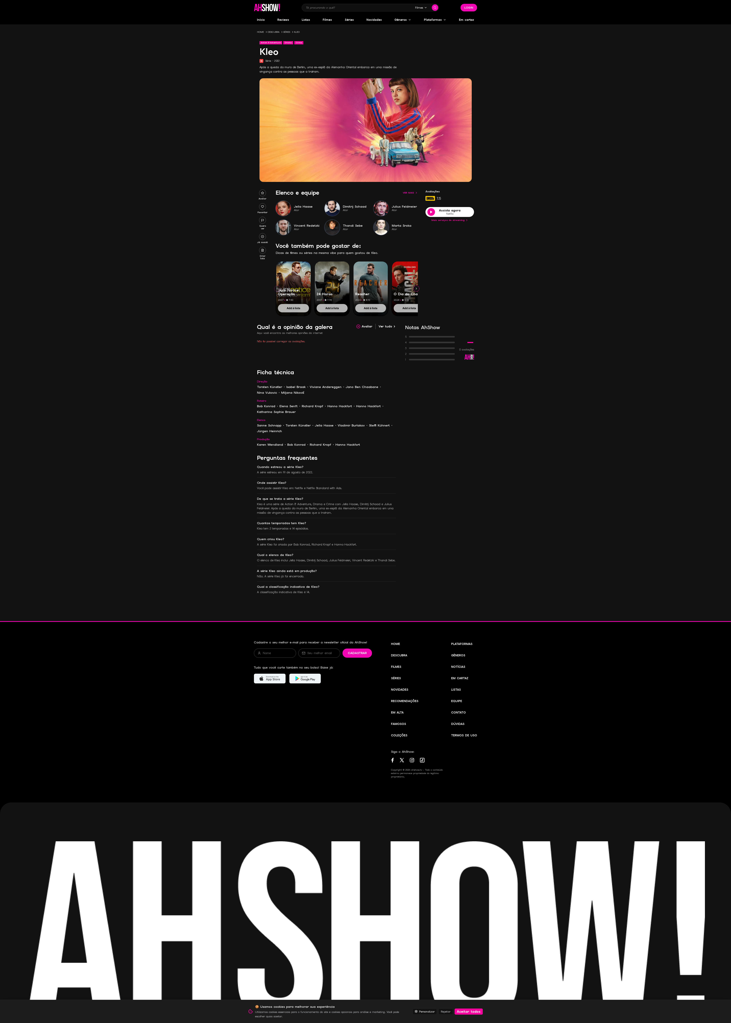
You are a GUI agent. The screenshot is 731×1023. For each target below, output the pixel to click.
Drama (288, 42)
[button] (267, 7)
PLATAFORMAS (461, 644)
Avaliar (367, 326)
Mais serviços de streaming (447, 220)
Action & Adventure (271, 42)
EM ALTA (397, 712)
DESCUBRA (273, 32)
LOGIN (468, 7)
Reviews (283, 20)
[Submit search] (435, 7)
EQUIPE (456, 701)
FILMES (396, 667)
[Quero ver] (262, 220)
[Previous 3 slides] (277, 289)
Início (261, 20)
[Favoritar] (262, 206)
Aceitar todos (468, 1011)
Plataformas (433, 20)
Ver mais (408, 192)
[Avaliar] (262, 193)
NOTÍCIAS (458, 667)
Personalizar (427, 1011)
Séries (349, 20)
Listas (306, 20)
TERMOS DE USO (464, 735)
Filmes (419, 7)
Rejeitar (446, 1011)
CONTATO (458, 712)
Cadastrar (357, 653)
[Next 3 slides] (416, 289)
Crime (299, 42)
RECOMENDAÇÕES (404, 701)
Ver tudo (385, 326)
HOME (260, 32)
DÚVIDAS (457, 724)
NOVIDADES (399, 690)
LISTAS (456, 690)
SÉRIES (286, 32)
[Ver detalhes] (293, 284)
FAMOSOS (398, 724)
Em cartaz (466, 20)
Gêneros (400, 20)
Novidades (374, 20)
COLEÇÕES (399, 735)
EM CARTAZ (459, 678)
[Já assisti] (262, 236)
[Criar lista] (262, 250)
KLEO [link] (297, 32)
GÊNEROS (458, 655)
